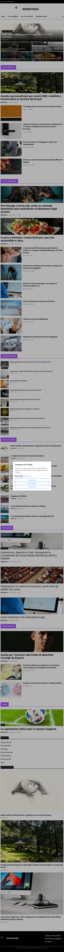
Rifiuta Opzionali (32, 483)
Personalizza (32, 480)
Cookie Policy (19, 476)
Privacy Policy (28, 476)
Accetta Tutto (32, 486)
